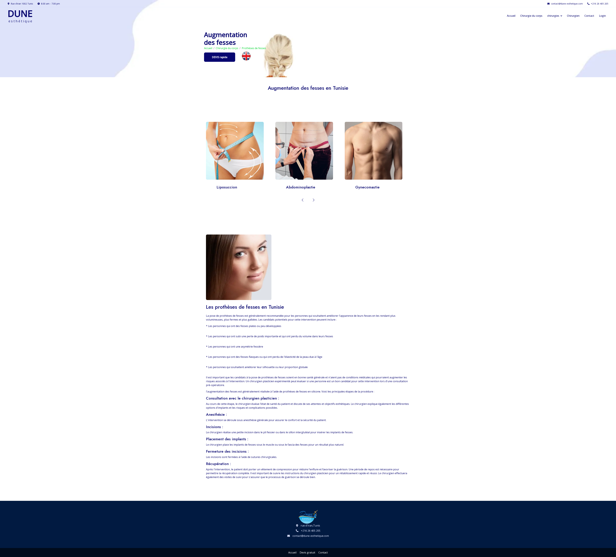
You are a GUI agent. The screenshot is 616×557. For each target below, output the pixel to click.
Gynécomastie (369, 150)
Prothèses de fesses (254, 48)
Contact (589, 15)
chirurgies (553, 15)
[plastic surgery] (246, 55)
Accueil (511, 15)
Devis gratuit (307, 552)
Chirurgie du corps (531, 15)
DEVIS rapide (219, 57)
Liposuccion (231, 150)
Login (602, 15)
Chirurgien (573, 15)
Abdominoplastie (300, 150)
